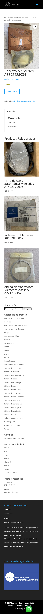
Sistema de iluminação (12, 389)
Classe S (7, 465)
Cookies (11, 606)
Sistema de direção (11, 379)
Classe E (7, 462)
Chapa (6, 332)
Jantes (6, 350)
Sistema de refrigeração (13, 393)
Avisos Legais (20, 608)
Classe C (7, 458)
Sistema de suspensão (12, 400)
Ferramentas (9, 343)
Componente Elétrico (12, 336)
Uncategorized (9, 422)
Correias (7, 340)
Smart (6, 469)
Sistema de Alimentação (13, 372)
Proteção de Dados (24, 606)
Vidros (6, 429)
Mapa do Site (30, 603)
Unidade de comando (12, 425)
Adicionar (12, 91)
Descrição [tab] (11, 111)
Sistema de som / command (14, 397)
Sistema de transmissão (13, 404)
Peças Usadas (9, 361)
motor (6, 354)
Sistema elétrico (10, 414)
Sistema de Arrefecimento (14, 375)
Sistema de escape (11, 386)
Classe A (7, 448)
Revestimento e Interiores (14, 364)
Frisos (6, 347)
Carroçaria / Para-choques (14, 329)
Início (6, 17)
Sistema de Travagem (12, 407)
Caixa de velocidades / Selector (20, 17)
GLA (5, 455)
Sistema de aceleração (12, 368)
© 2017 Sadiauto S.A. (13, 603)
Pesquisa (27, 309)
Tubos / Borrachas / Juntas (14, 418)
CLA (5, 451)
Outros (7, 357)
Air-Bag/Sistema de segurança (15, 318)
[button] (35, 27)
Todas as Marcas (10, 473)
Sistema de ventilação (12, 411)
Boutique (7, 322)
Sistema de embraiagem (13, 382)
